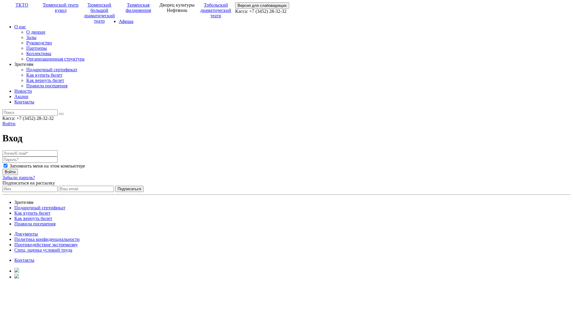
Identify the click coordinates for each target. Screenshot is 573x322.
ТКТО (22, 4)
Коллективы (38, 53)
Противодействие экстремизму (46, 244)
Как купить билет (44, 75)
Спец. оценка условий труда (43, 250)
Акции (21, 96)
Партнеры (36, 48)
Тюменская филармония (138, 7)
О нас (20, 26)
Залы (31, 37)
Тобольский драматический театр (215, 10)
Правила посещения (46, 85)
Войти (9, 123)
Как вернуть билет (45, 80)
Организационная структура (55, 58)
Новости (23, 91)
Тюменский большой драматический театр (99, 13)
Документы (26, 233)
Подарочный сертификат (51, 69)
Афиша (126, 21)
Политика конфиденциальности (47, 239)
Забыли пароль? (18, 177)
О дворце (35, 32)
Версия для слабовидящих (262, 5)
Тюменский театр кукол (60, 7)
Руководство (39, 42)
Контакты (24, 101)
